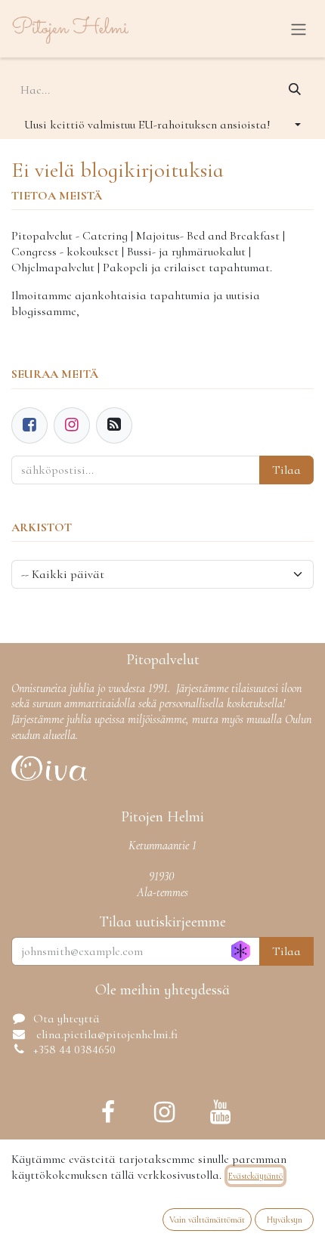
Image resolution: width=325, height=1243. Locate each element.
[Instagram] (164, 1112)
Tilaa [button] (286, 951)
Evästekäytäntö (255, 1175)
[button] (162, 124)
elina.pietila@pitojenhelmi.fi (105, 1034)
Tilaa (286, 470)
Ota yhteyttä (66, 1018)
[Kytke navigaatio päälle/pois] (298, 29)
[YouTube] (220, 1112)
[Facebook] (29, 425)
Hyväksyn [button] (284, 1219)
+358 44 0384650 (74, 1049)
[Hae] (295, 90)
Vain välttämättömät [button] (207, 1219)
